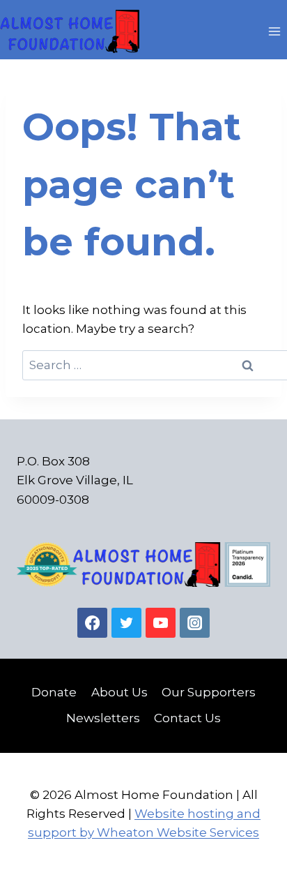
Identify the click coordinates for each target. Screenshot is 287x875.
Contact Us (187, 718)
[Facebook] (92, 623)
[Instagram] (195, 623)
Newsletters (103, 718)
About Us (119, 692)
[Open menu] (274, 31)
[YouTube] (161, 623)
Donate (54, 692)
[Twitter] (126, 623)
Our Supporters (209, 692)
